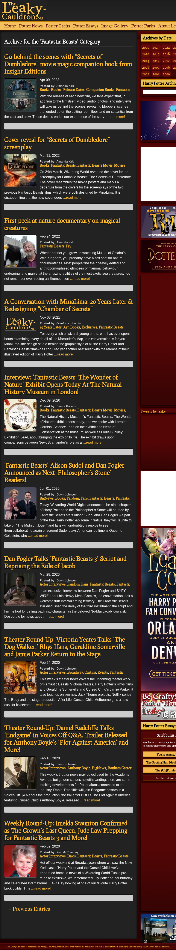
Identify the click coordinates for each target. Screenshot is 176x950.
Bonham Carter (120, 768)
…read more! (115, 117)
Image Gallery (114, 25)
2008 (145, 67)
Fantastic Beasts (63, 165)
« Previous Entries (29, 909)
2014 (145, 61)
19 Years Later (51, 327)
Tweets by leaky (153, 411)
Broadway (75, 672)
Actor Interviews (53, 584)
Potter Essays (85, 25)
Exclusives (89, 327)
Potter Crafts (58, 25)
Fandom (73, 498)
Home (10, 25)
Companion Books (100, 89)
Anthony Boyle (78, 768)
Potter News (30, 25)
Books (44, 89)
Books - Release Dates (68, 89)
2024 (166, 47)
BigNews (47, 498)
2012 (166, 61)
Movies (119, 165)
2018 (166, 54)
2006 (166, 67)
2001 (156, 74)
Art (66, 327)
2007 (156, 67)
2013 (156, 61)
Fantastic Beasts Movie (94, 165)
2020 (145, 54)
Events (103, 672)
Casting (90, 672)
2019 (156, 54)
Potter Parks (143, 25)
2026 (145, 47)
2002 (145, 74)
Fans (84, 498)
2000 (166, 74)
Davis (71, 856)
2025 (156, 47)
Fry (68, 246)
